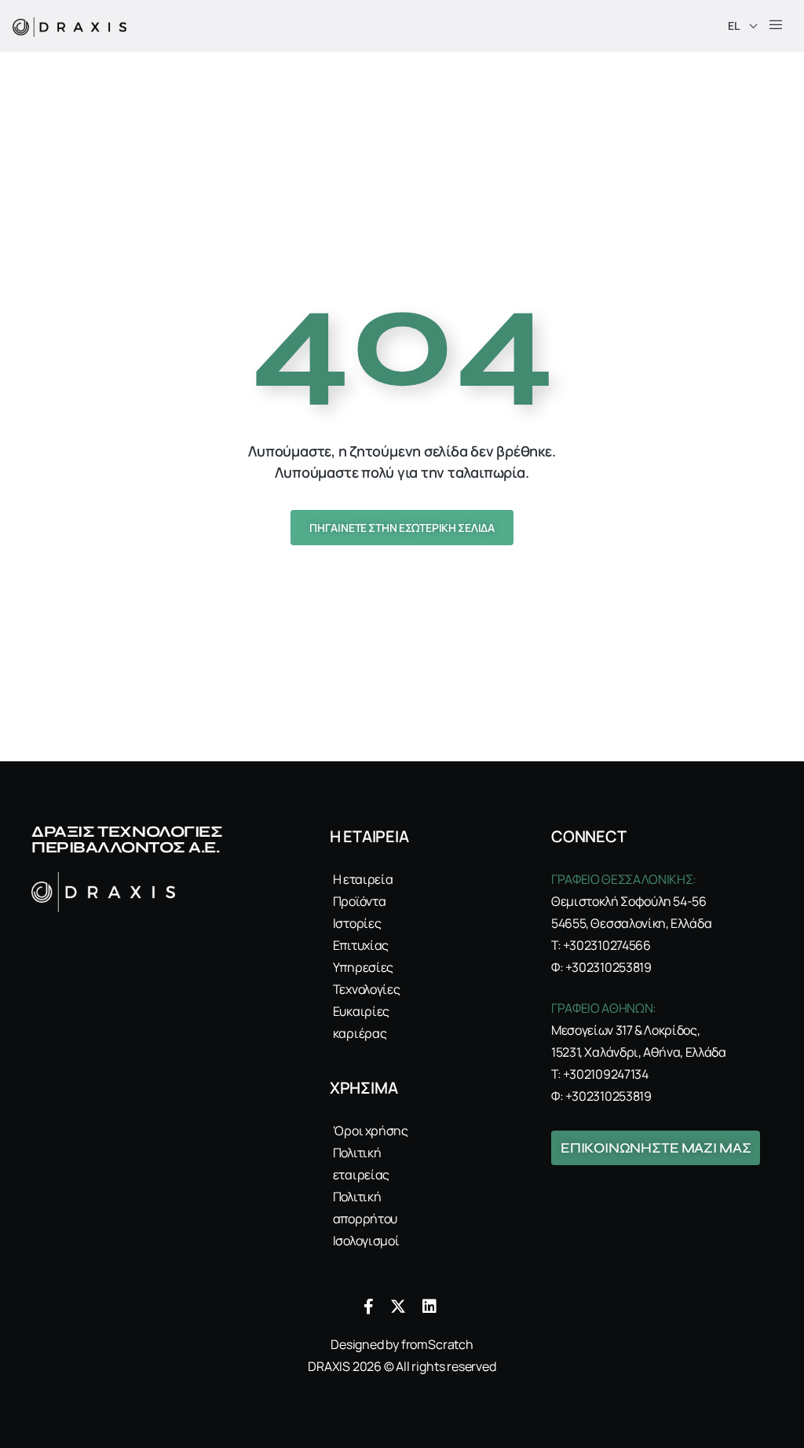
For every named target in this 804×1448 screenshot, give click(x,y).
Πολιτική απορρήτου (365, 1207)
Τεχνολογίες (366, 989)
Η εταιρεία (363, 879)
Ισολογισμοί (366, 1240)
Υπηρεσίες (363, 967)
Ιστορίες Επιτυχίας (361, 934)
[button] (776, 26)
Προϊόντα (359, 901)
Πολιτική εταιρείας (361, 1163)
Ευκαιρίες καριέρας (361, 1022)
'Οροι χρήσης (370, 1130)
